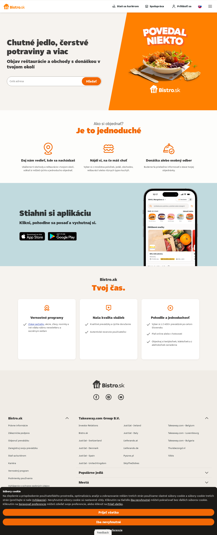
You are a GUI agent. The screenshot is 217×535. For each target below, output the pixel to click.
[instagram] (108, 399)
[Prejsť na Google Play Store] (62, 236)
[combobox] (44, 81)
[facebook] (96, 399)
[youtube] (121, 399)
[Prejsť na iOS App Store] (32, 236)
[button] (14, 6)
